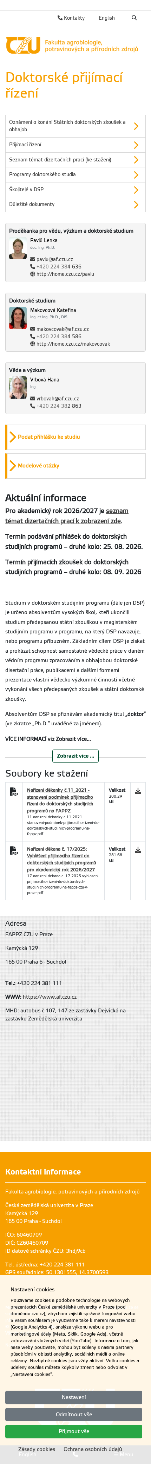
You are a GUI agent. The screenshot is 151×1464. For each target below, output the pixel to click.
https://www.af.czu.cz (50, 997)
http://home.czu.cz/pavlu (65, 274)
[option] (75, 126)
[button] (75, 126)
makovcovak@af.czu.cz (63, 329)
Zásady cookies (36, 1449)
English (107, 18)
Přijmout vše (74, 1431)
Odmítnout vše (74, 1414)
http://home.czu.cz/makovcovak (73, 344)
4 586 (59, 336)
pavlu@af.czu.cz (55, 259)
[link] (75, 45)
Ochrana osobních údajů (93, 1449)
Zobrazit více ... (75, 756)
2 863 (59, 406)
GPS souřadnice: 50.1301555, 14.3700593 (57, 1272)
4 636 (59, 266)
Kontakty (74, 18)
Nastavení (74, 1397)
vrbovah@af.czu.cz (58, 398)
